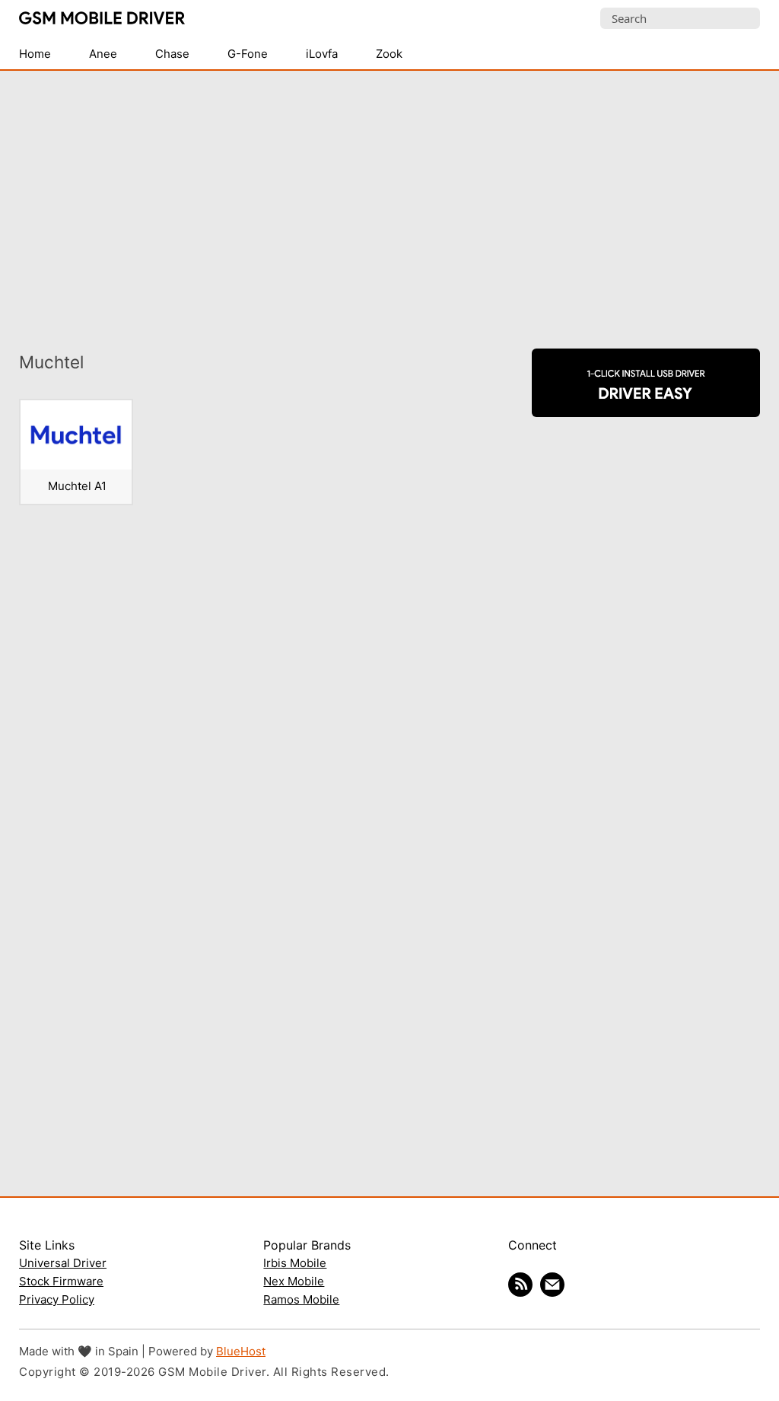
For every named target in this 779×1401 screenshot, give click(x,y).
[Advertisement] (389, 200)
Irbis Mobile (294, 1263)
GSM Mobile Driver (102, 19)
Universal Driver (63, 1263)
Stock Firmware (61, 1281)
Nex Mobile (293, 1281)
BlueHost (240, 1351)
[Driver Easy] (646, 404)
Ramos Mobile (301, 1299)
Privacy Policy (56, 1299)
